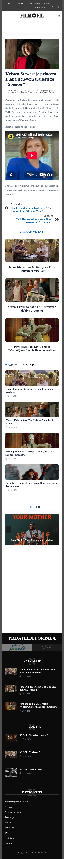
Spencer (52, 92)
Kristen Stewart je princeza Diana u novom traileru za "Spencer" (30, 79)
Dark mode (41, 7)
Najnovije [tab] (14, 365)
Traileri (8, 822)
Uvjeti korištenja (34, 3)
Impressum (19, 3)
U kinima (9, 838)
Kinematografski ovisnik (17, 801)
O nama (7, 3)
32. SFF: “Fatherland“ (31, 769)
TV (6, 833)
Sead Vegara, (44, 90)
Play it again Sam (13, 812)
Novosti (8, 807)
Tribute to (9, 827)
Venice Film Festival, (20, 92)
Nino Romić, (44, 92)
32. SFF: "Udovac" (29, 752)
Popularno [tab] (29, 365)
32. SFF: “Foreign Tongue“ (33, 735)
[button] (59, 16)
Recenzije (32, 726)
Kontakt (47, 3)
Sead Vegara (13, 90)
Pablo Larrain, (33, 92)
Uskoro (30, 507)
